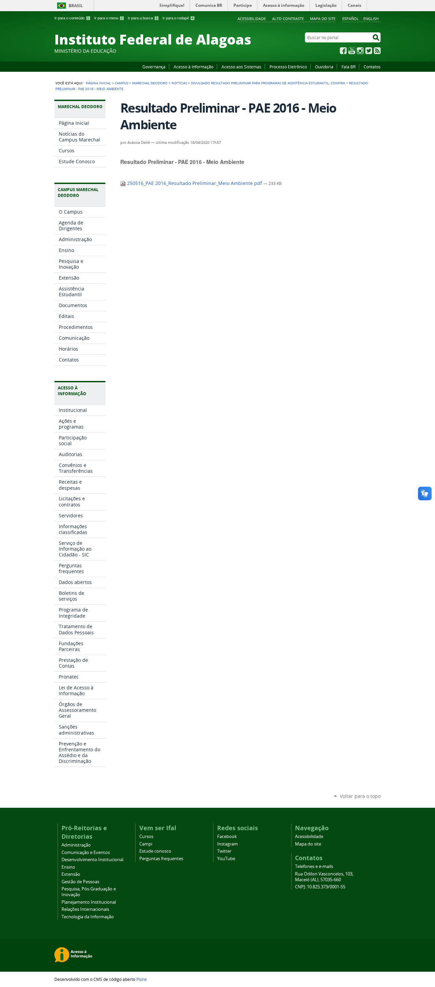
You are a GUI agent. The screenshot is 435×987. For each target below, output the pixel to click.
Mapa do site (322, 18)
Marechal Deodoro (150, 83)
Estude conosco (155, 851)
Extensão (71, 874)
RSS (377, 50)
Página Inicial (98, 83)
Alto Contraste (288, 18)
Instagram (360, 50)
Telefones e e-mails (314, 866)
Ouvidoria (324, 66)
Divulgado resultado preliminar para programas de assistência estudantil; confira (268, 83)
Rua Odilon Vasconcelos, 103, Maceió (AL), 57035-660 (324, 877)
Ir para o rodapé (177, 18)
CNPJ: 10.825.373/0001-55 (320, 887)
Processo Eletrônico (288, 66)
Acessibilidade (252, 18)
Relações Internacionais (85, 909)
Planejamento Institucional (89, 902)
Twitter (368, 50)
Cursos (146, 836)
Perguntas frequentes (161, 858)
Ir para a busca (142, 18)
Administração (76, 845)
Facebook (343, 50)
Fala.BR (348, 66)
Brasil (76, 6)
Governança (154, 66)
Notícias (179, 83)
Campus (121, 83)
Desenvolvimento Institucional (92, 860)
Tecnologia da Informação (88, 917)
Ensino (68, 867)
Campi (145, 844)
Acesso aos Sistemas (241, 66)
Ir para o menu (108, 18)
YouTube (351, 50)
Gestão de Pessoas (80, 882)
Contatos (372, 66)
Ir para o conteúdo (71, 18)
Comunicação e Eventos (86, 852)
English (371, 18)
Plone (141, 979)
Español (350, 18)
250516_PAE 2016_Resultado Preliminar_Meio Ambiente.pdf (194, 183)
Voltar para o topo (360, 796)
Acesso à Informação (193, 66)
